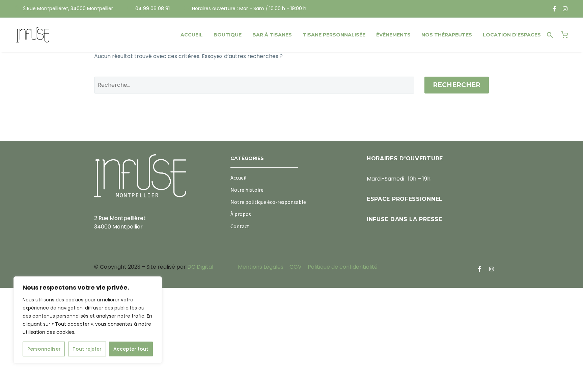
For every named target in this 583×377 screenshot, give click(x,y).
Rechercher (456, 85)
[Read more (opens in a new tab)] (63, 9)
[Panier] (565, 35)
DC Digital (200, 267)
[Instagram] (565, 8)
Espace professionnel (405, 199)
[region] (87, 319)
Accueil (192, 35)
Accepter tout (130, 349)
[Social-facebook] (554, 8)
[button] (550, 35)
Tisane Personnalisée (334, 35)
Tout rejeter (87, 349)
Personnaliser (44, 349)
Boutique (228, 35)
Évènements (393, 35)
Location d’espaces (512, 35)
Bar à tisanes (272, 35)
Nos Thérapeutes (446, 35)
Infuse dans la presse (404, 219)
